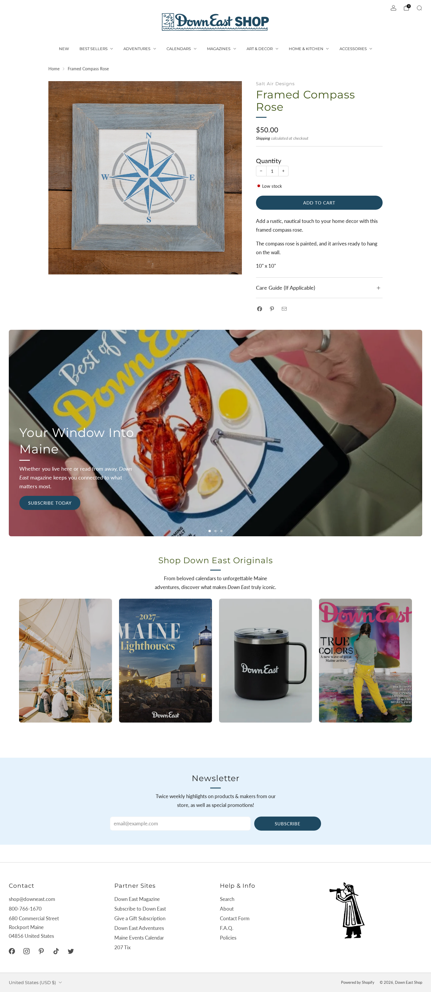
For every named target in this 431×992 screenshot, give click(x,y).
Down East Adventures (139, 928)
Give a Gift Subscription (139, 918)
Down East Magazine (137, 899)
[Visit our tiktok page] (56, 951)
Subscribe (288, 823)
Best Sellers (93, 48)
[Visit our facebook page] (11, 951)
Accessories (353, 48)
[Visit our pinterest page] (41, 951)
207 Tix (122, 947)
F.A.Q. (226, 928)
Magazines (218, 48)
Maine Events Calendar (139, 938)
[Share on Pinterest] (272, 309)
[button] (209, 531)
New (64, 48)
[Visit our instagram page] (26, 951)
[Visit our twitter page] (70, 951)
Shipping (263, 138)
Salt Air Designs (275, 83)
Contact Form (235, 918)
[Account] (393, 8)
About (227, 909)
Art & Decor (260, 48)
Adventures (136, 48)
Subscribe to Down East (140, 909)
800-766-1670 (25, 909)
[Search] (419, 8)
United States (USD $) (32, 982)
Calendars (179, 48)
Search (227, 899)
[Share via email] (284, 309)
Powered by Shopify (357, 982)
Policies (228, 938)
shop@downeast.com (32, 899)
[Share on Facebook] (259, 309)
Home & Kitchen (306, 48)
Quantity (268, 161)
